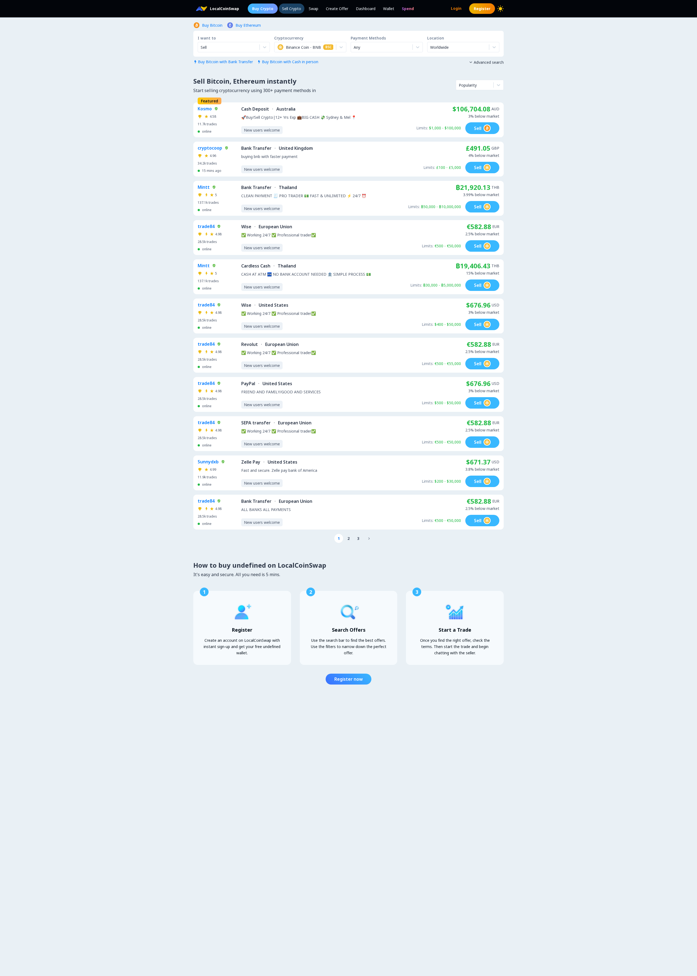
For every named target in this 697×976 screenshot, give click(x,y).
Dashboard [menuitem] (365, 8)
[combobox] (277, 47)
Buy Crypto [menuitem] (262, 8)
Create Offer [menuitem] (337, 8)
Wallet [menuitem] (388, 8)
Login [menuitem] (456, 8)
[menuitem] (408, 9)
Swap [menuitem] (313, 8)
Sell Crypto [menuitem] (291, 8)
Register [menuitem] (482, 8)
